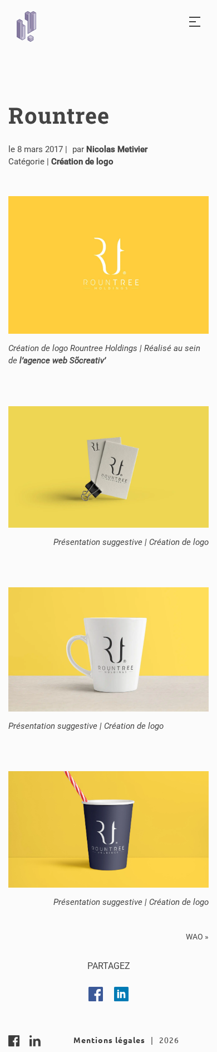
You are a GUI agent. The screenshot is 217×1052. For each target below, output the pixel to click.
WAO (194, 936)
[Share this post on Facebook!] (95, 994)
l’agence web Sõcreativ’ (62, 360)
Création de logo (82, 162)
